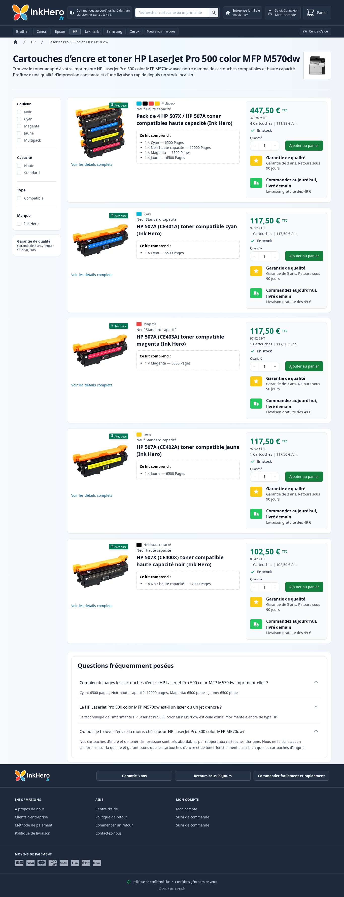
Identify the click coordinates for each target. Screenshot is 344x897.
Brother (22, 31)
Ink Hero (31, 223)
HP (75, 31)
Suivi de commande (192, 817)
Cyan (28, 119)
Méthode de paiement (33, 825)
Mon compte (186, 809)
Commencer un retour (114, 825)
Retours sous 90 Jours (213, 775)
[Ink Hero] (38, 12)
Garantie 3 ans (134, 775)
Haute (29, 165)
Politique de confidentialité (151, 882)
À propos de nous (30, 809)
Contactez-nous (108, 833)
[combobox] (176, 12)
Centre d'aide (106, 809)
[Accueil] (15, 42)
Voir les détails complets (91, 164)
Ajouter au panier (306, 146)
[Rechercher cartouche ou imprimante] (213, 12)
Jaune (29, 133)
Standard (32, 172)
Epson (60, 31)
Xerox (134, 31)
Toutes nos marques (161, 31)
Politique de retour (111, 817)
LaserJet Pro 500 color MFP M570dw (78, 42)
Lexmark (92, 31)
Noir (27, 112)
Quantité (256, 138)
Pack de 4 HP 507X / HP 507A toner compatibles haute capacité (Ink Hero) (184, 119)
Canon (42, 31)
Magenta (31, 126)
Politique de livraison (32, 833)
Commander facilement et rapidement (291, 775)
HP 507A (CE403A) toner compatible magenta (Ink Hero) (180, 340)
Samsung (114, 31)
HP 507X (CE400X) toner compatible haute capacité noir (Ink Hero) (180, 561)
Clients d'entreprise (31, 817)
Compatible (34, 198)
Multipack (32, 140)
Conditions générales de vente (196, 882)
